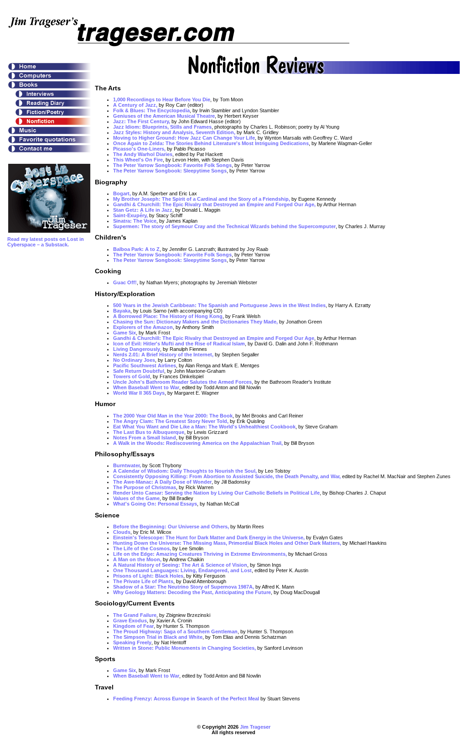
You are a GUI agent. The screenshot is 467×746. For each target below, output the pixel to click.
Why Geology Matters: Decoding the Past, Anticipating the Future (192, 592)
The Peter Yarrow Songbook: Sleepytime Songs (170, 170)
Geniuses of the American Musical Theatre (164, 116)
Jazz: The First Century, (141, 121)
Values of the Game (136, 498)
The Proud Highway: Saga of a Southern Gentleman (175, 631)
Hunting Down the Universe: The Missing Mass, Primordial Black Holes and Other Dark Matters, (227, 543)
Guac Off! (125, 282)
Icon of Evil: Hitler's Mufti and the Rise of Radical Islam (179, 343)
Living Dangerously (136, 349)
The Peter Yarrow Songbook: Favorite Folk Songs (172, 165)
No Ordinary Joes (134, 360)
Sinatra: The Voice (134, 221)
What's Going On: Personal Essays (155, 503)
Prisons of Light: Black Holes (148, 576)
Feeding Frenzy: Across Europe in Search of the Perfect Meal (186, 698)
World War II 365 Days (139, 393)
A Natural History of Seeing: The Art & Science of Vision (180, 565)
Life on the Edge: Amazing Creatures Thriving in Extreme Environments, (200, 554)
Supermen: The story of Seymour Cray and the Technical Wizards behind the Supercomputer (224, 226)
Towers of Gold (131, 376)
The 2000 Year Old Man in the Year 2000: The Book (173, 415)
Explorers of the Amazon (143, 327)
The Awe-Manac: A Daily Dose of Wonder (162, 482)
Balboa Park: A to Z (136, 249)
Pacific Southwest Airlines (144, 365)
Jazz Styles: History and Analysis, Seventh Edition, (174, 132)
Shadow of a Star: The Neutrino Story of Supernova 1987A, (183, 586)
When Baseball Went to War (146, 387)
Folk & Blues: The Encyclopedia (151, 110)
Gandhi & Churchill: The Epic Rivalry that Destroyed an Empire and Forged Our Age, (214, 204)
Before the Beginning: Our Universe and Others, (171, 526)
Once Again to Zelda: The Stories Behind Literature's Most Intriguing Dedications (211, 143)
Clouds (121, 532)
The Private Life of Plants (143, 581)
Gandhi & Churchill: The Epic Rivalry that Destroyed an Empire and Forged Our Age (213, 338)
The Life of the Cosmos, (142, 548)
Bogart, (122, 193)
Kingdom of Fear (133, 626)
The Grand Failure (134, 615)
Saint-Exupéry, (130, 215)
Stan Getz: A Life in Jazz (142, 210)
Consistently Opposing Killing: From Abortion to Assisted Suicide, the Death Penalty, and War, (227, 476)
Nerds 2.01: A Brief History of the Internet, (163, 354)
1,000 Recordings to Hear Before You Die (161, 99)
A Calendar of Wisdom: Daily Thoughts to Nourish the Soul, (185, 471)
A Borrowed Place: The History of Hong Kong (168, 316)
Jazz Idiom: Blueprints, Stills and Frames (162, 127)
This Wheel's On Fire (138, 159)
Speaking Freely (132, 642)
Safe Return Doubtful (138, 371)
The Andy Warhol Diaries (142, 154)
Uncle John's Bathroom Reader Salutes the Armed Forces (182, 382)
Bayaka (121, 310)
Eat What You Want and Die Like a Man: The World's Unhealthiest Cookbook (204, 426)
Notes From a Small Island (144, 437)
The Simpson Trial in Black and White (157, 637)
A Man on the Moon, (137, 559)
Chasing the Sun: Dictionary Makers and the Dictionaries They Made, (195, 321)
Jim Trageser (255, 727)
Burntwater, (127, 465)
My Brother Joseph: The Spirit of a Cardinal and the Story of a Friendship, (201, 199)
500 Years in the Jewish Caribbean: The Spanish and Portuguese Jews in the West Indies (219, 305)
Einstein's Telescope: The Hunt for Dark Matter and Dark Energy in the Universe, (209, 537)
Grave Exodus (130, 620)
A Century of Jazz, (135, 105)
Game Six (124, 332)
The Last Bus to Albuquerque (148, 432)
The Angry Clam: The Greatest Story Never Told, (170, 421)
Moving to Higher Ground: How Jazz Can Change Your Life (184, 138)
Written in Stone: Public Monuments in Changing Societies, (184, 648)
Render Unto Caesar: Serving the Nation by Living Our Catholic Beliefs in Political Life (216, 493)
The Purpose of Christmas (144, 487)
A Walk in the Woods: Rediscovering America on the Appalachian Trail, (198, 443)
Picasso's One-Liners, (139, 148)
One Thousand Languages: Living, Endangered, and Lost (182, 570)
